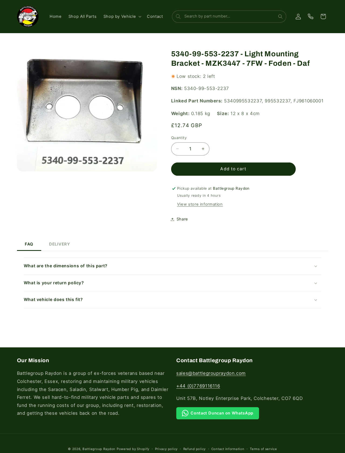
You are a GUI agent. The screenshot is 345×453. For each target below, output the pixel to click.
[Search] (280, 16)
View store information (200, 204)
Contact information (227, 449)
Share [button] (182, 219)
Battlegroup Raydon (98, 449)
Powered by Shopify (133, 449)
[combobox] (228, 16)
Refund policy (194, 449)
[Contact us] (310, 16)
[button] (121, 16)
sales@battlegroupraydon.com (211, 373)
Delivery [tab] (59, 244)
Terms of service (263, 449)
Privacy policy (166, 449)
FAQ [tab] (29, 244)
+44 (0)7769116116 (198, 386)
